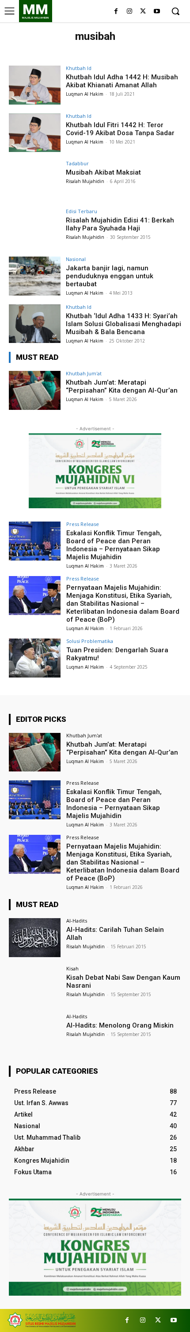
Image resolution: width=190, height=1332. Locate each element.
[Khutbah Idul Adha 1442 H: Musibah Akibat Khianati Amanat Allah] (35, 85)
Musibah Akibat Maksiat (103, 172)
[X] (143, 12)
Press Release (82, 524)
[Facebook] (116, 12)
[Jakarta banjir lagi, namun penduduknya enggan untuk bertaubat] (35, 276)
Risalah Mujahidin (85, 181)
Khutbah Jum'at (84, 373)
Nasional (76, 259)
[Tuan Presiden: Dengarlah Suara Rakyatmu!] (35, 658)
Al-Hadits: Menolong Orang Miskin (120, 1025)
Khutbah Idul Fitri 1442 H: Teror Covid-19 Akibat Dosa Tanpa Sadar (120, 129)
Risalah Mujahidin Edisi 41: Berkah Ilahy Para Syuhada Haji (120, 224)
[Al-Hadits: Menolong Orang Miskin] (35, 1033)
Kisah (72, 968)
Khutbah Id (78, 68)
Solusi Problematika (89, 641)
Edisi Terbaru (81, 211)
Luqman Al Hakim (84, 94)
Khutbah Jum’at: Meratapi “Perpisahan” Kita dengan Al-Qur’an (122, 386)
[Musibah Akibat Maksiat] (35, 180)
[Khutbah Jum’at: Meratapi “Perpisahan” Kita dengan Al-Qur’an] (35, 390)
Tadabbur (77, 163)
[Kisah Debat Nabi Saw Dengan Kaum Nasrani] (35, 985)
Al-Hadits (76, 920)
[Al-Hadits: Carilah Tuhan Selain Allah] (35, 937)
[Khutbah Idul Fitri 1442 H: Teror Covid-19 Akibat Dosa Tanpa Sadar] (35, 132)
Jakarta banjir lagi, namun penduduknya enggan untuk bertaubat (109, 276)
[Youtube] (156, 12)
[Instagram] (130, 12)
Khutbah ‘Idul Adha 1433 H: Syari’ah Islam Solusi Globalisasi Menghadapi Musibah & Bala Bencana (123, 324)
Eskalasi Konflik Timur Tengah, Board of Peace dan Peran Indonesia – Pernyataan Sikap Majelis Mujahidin (114, 545)
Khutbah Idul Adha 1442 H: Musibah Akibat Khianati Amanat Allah (122, 81)
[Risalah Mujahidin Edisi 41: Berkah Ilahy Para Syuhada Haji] (35, 228)
